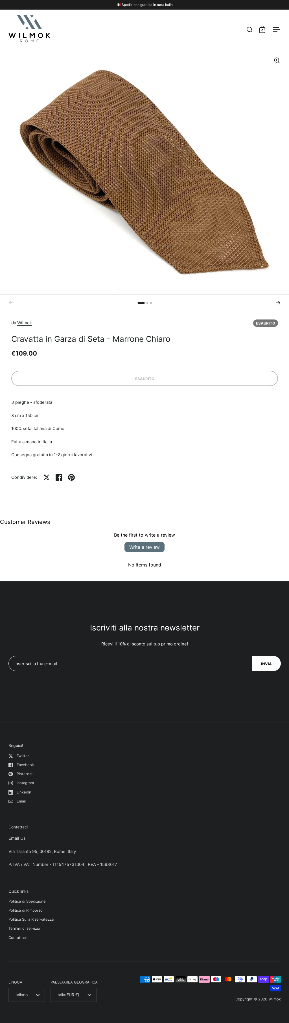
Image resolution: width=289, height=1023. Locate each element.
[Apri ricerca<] (250, 29)
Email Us (17, 838)
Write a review (144, 547)
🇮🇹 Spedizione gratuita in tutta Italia (145, 4)
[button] (278, 302)
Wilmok (24, 322)
